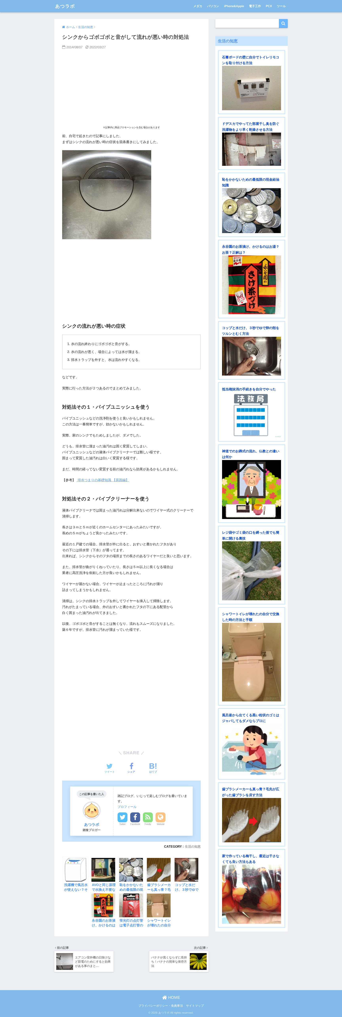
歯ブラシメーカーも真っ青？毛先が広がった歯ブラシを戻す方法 (250, 792)
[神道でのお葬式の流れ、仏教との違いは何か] (251, 489)
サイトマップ (195, 1005)
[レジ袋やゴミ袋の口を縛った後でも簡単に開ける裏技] (251, 570)
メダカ (197, 6)
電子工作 (255, 6)
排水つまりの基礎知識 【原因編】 (103, 480)
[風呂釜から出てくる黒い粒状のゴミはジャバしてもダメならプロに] (251, 750)
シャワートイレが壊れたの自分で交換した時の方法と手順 (250, 617)
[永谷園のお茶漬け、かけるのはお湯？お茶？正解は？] (251, 284)
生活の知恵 (193, 846)
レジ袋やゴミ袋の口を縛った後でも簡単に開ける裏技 (250, 535)
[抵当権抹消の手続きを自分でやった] (251, 415)
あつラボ (65, 6)
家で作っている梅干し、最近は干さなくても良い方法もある (250, 859)
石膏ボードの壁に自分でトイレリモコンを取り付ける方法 (250, 60)
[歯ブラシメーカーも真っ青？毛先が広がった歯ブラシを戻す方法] (251, 820)
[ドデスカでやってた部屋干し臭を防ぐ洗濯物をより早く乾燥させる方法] (251, 149)
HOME (173, 997)
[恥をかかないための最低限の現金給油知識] (251, 210)
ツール (281, 6)
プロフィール (127, 806)
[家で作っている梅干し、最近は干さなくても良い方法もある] (251, 894)
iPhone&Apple (234, 6)
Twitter (122, 824)
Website (160, 824)
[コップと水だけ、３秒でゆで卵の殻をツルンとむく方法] (251, 356)
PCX (269, 6)
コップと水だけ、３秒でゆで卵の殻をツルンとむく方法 (250, 331)
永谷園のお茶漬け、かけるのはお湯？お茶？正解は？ (250, 249)
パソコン (213, 6)
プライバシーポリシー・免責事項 (160, 1005)
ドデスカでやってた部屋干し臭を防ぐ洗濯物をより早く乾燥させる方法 (250, 126)
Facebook (135, 824)
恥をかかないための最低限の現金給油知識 (250, 182)
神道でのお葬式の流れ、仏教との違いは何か (250, 454)
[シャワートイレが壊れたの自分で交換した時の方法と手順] (251, 662)
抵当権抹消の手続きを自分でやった (249, 389)
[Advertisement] (131, 88)
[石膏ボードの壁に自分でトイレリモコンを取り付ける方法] (251, 88)
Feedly (148, 824)
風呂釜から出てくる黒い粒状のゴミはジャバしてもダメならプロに (250, 718)
